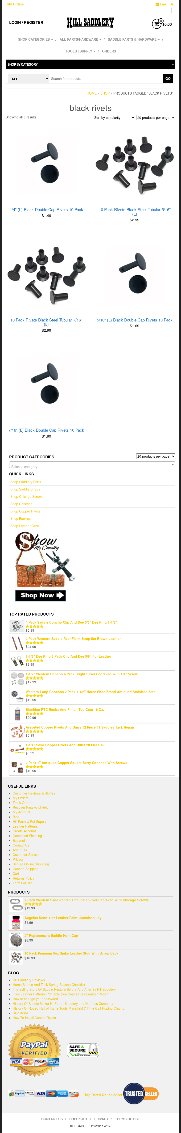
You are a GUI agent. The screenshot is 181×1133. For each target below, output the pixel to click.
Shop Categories (34, 39)
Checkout (78, 1118)
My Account (21, 812)
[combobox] (92, 464)
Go (168, 78)
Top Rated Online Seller (103, 1094)
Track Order (22, 802)
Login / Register (26, 22)
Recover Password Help (31, 807)
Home (92, 93)
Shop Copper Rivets (25, 511)
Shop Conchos (21, 503)
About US (20, 849)
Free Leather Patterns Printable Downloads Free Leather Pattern (61, 994)
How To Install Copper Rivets (34, 1017)
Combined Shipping (27, 835)
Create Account (24, 831)
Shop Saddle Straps (25, 489)
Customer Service (26, 854)
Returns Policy (23, 878)
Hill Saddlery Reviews (29, 979)
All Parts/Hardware (79, 39)
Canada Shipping (25, 868)
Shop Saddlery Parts (25, 481)
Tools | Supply (79, 51)
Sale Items (21, 1013)
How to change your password (35, 998)
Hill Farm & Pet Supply (29, 821)
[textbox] (92, 467)
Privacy (18, 859)
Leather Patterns (25, 826)
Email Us (166, 4)
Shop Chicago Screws (26, 496)
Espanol (19, 840)
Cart (16, 873)
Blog (16, 816)
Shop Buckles (20, 518)
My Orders (15, 4)
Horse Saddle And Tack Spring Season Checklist (49, 984)
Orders (109, 51)
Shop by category (22, 64)
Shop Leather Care (24, 525)
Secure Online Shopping (31, 864)
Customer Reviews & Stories (34, 793)
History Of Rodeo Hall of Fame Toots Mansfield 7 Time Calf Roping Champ (68, 1008)
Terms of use (22, 883)
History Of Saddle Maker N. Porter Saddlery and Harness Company (63, 1003)
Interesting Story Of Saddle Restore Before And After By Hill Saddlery (64, 989)
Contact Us (21, 845)
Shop (105, 93)
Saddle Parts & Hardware (132, 39)
